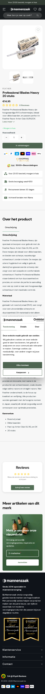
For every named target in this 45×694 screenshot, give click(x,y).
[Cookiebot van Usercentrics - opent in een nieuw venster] (33, 320)
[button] (4, 9)
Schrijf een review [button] (22, 487)
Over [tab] (37, 327)
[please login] (38, 30)
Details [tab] (23, 327)
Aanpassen (21, 372)
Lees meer (7, 121)
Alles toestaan (22, 365)
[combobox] (22, 15)
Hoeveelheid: (8, 133)
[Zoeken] (38, 15)
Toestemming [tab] (9, 327)
